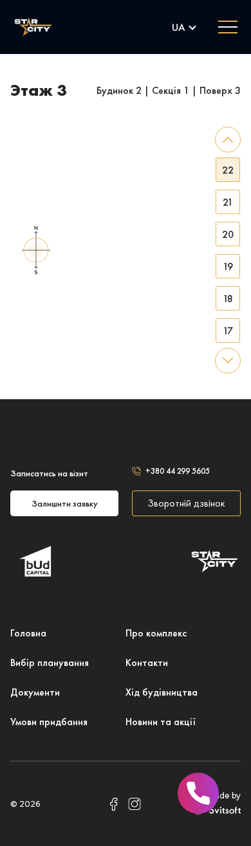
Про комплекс (156, 633)
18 (228, 298)
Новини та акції (161, 722)
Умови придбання (49, 722)
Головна (28, 633)
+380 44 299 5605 (177, 471)
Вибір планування (49, 662)
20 (228, 234)
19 (228, 266)
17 (228, 331)
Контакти (147, 662)
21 (228, 202)
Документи (35, 692)
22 (228, 170)
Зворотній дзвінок (186, 503)
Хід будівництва (162, 692)
